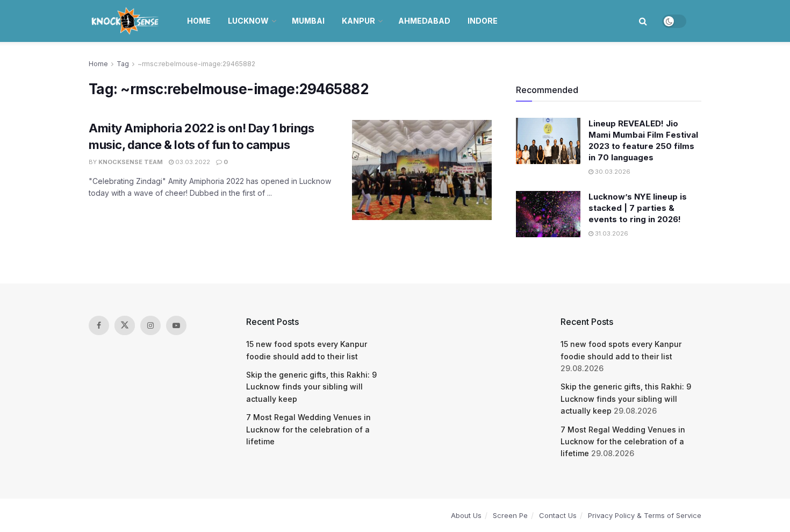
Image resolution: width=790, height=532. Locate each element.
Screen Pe (510, 515)
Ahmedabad (424, 20)
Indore (483, 20)
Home (199, 20)
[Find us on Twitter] (124, 325)
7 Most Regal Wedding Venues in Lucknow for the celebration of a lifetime (308, 429)
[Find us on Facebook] (99, 325)
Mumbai (308, 20)
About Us (466, 515)
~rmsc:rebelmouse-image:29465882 (196, 64)
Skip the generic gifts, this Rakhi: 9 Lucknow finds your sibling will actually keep (311, 386)
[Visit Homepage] (126, 21)
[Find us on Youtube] (176, 325)
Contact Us (558, 515)
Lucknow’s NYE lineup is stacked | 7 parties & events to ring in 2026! (637, 207)
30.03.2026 (611, 171)
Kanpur (358, 20)
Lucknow (248, 20)
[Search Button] (643, 21)
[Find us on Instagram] (150, 325)
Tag (123, 64)
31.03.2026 (610, 233)
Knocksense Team (130, 162)
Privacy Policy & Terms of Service (644, 515)
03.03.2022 (192, 162)
